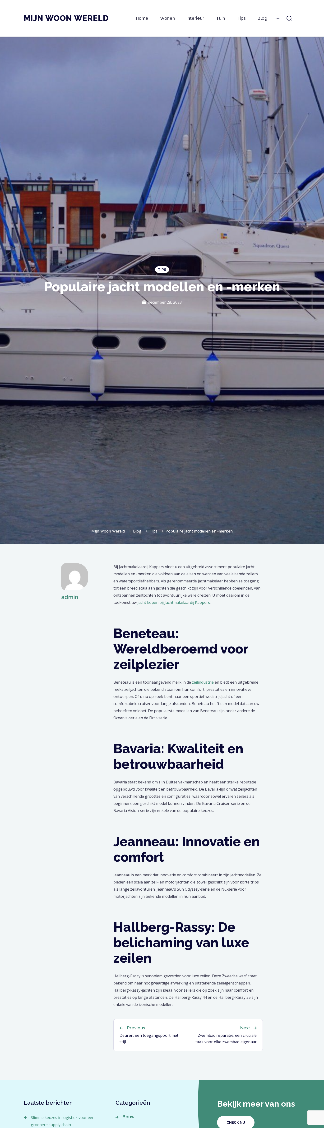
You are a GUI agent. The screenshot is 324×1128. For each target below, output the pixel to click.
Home (142, 18)
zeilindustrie (203, 682)
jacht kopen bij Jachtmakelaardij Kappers (174, 602)
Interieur (195, 18)
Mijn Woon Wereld (66, 18)
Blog (262, 18)
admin (69, 597)
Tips (241, 18)
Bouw (128, 1116)
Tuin (220, 18)
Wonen (167, 18)
